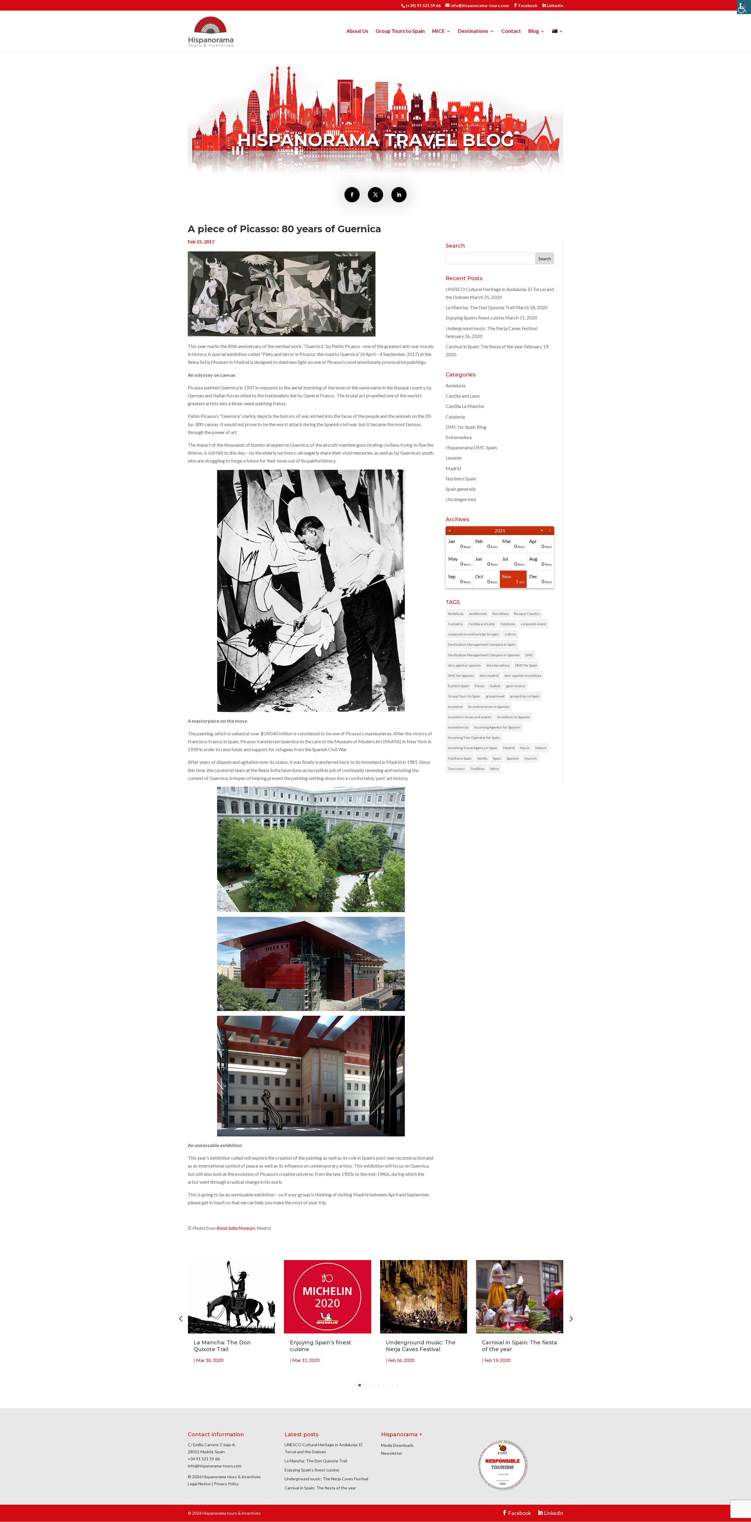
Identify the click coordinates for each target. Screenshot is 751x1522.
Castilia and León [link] (481, 624)
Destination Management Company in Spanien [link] (484, 655)
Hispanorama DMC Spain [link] (471, 447)
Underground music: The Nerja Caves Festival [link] (491, 328)
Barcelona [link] (501, 613)
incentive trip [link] (458, 727)
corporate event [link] (533, 624)
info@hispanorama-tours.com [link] (214, 1465)
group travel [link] (495, 696)
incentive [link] (455, 706)
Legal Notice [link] (199, 1483)
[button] (570, 1318)
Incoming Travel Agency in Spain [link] (473, 748)
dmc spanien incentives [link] (522, 675)
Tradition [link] (478, 768)
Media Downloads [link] (397, 1445)
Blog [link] (533, 31)
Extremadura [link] (459, 437)
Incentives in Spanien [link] (513, 717)
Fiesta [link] (479, 686)
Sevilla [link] (482, 758)
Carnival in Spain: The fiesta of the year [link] (484, 346)
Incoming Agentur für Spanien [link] (497, 727)
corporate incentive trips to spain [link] (473, 634)
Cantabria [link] (455, 624)
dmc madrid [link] (489, 675)
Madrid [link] (453, 468)
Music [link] (525, 748)
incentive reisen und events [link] (470, 717)
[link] (744, 7)
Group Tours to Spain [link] (400, 31)
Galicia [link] (495, 686)
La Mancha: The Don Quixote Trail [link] (480, 307)
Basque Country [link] (527, 613)
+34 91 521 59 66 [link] (204, 1458)
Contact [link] (511, 31)
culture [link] (510, 634)
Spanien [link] (513, 758)
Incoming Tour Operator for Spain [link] (474, 737)
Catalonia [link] (455, 416)
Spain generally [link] (461, 489)
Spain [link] (497, 758)
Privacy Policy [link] (226, 1483)
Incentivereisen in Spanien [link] (489, 706)
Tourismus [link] (456, 768)
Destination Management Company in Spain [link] (482, 644)
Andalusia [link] (455, 385)
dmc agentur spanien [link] (464, 665)
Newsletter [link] (391, 1453)
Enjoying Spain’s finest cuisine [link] (475, 317)
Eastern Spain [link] (458, 686)
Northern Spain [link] (461, 478)
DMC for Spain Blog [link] (466, 427)
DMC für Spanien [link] (461, 675)
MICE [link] (438, 31)
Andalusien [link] (478, 613)
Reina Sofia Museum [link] (235, 1228)
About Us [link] (357, 31)
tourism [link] (531, 758)
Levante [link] (453, 457)
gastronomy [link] (515, 686)
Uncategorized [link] (461, 499)
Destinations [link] (473, 31)
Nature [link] (541, 748)
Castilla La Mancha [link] (465, 406)
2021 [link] (500, 530)
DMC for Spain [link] (526, 665)
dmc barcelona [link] (498, 665)
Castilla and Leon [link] (463, 395)
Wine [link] (494, 768)
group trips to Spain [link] (524, 696)
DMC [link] (529, 655)
